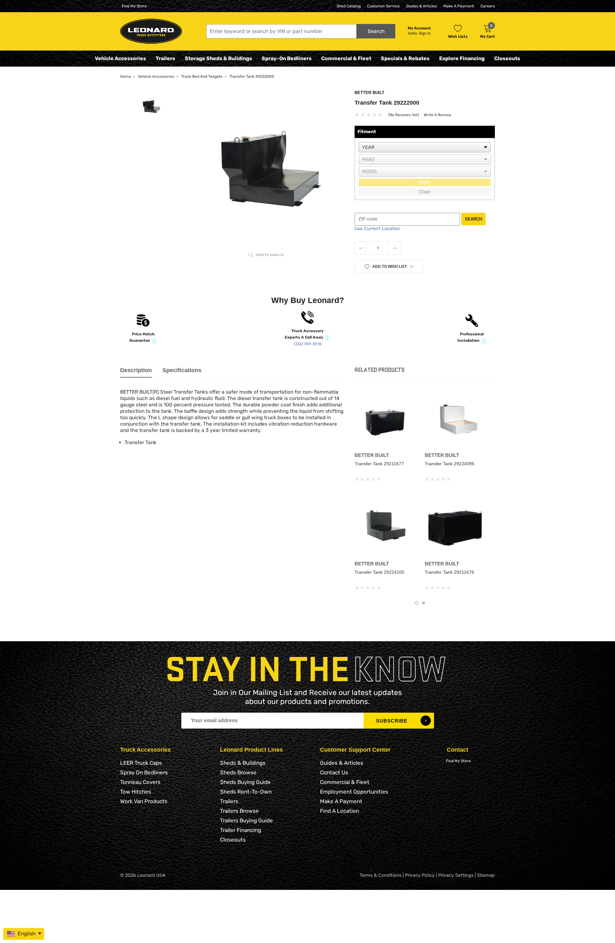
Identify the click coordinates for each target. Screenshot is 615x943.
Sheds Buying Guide (245, 782)
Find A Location (339, 810)
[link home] (151, 31)
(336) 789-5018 (308, 344)
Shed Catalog (349, 6)
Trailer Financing (240, 830)
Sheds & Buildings (243, 762)
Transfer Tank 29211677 (379, 463)
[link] (385, 419)
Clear (424, 192)
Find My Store (134, 6)
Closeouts (507, 58)
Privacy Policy (420, 875)
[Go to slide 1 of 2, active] (416, 602)
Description (136, 370)
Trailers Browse (239, 810)
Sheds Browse (238, 772)
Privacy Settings (455, 875)
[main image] (266, 169)
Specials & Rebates (405, 58)
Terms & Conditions (380, 875)
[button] (300, 31)
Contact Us (334, 772)
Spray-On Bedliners (287, 58)
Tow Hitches (135, 791)
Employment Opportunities (354, 791)
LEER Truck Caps (141, 762)
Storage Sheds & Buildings (218, 58)
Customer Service (383, 6)
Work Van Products (144, 801)
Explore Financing (462, 58)
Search (473, 219)
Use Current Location (377, 228)
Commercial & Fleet (346, 58)
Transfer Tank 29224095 (449, 463)
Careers (487, 6)
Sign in (425, 33)
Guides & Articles (421, 6)
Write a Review (437, 115)
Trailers (165, 58)
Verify (425, 182)
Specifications (181, 370)
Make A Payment (458, 6)
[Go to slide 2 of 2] (423, 602)
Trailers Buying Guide (246, 820)
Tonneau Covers (140, 782)
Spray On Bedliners (144, 772)
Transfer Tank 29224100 (379, 572)
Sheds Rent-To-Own (246, 791)
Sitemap (486, 875)
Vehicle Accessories (120, 58)
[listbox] (425, 147)
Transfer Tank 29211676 (449, 572)
